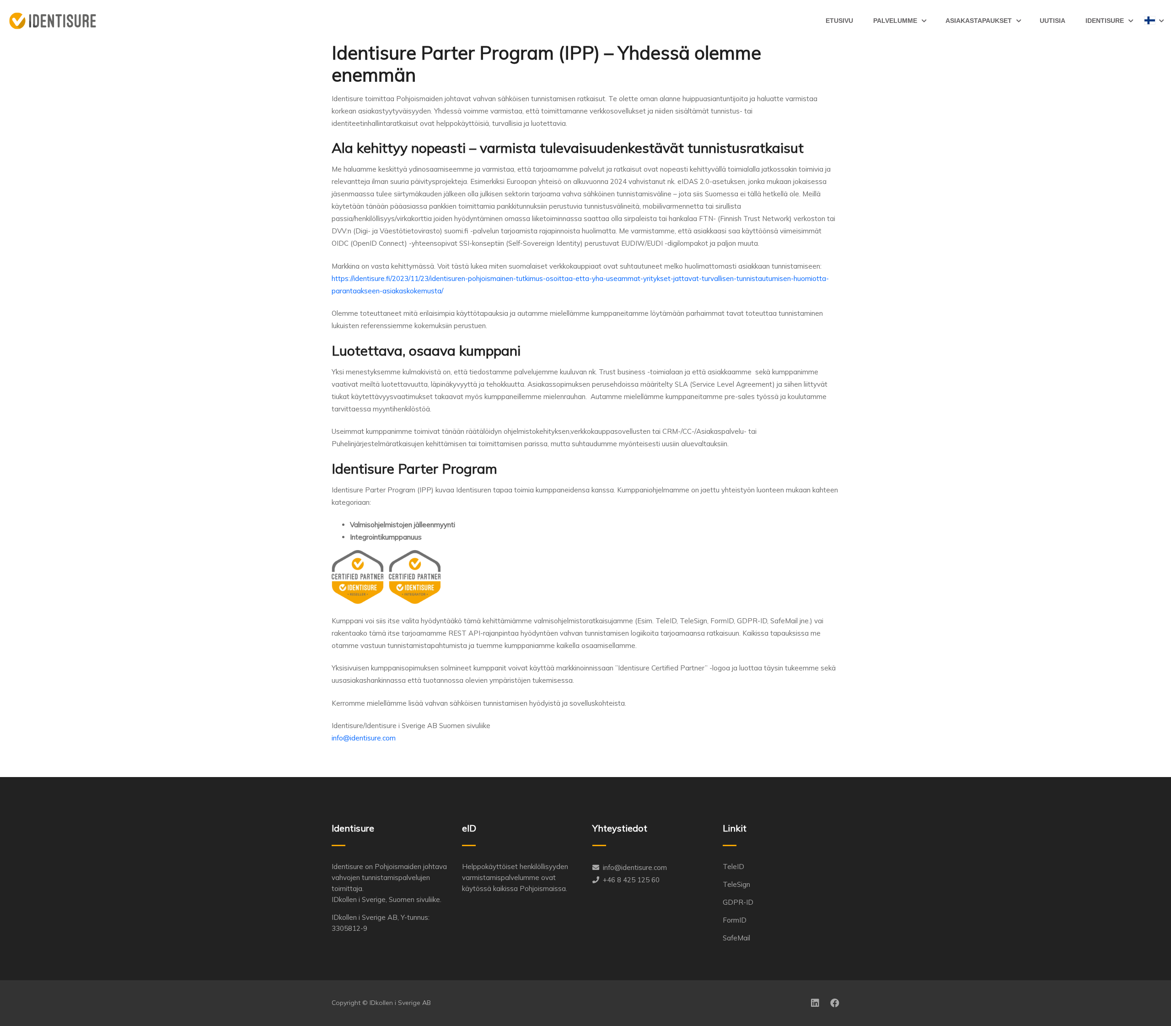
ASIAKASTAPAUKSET (978, 20)
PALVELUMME (895, 20)
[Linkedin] (815, 1003)
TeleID (733, 866)
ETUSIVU (839, 20)
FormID (735, 920)
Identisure (1104, 20)
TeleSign (736, 884)
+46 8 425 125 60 (631, 879)
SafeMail (736, 938)
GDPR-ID (738, 902)
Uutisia (1052, 20)
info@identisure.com (635, 867)
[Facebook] (834, 1003)
